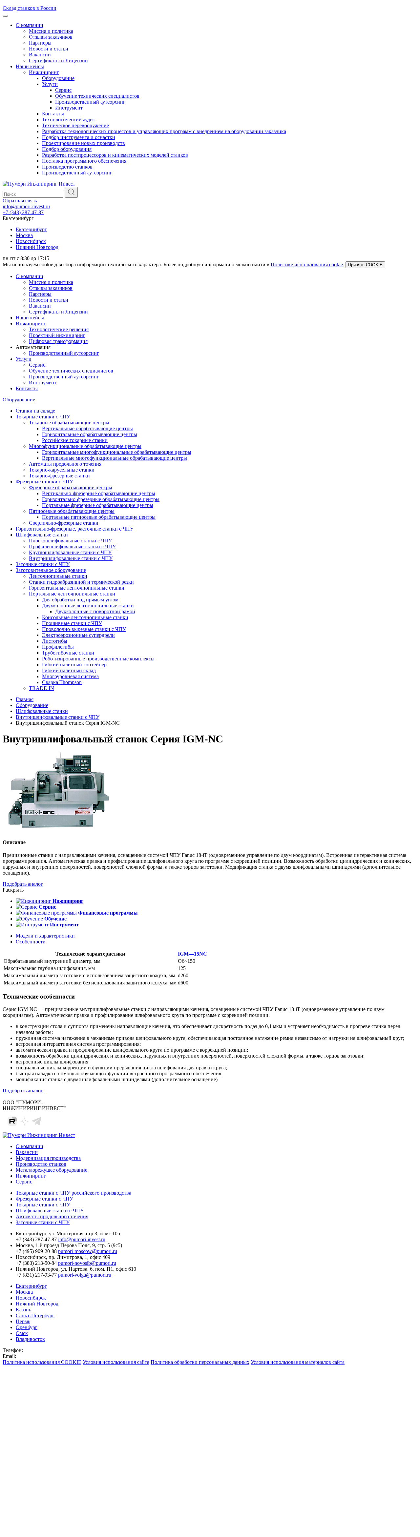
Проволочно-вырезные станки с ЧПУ (84, 629)
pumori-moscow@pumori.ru (87, 1251)
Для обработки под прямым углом (80, 599)
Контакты (53, 113)
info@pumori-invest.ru (26, 206)
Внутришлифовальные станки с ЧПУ (71, 558)
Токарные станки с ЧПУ (43, 416)
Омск (22, 1333)
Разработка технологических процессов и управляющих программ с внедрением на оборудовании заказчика (164, 131)
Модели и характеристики (45, 936)
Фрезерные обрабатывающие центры (70, 487)
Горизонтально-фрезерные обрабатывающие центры (100, 499)
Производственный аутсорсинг (90, 102)
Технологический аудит (68, 119)
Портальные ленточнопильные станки (72, 594)
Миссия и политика (51, 31)
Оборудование (58, 78)
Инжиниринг (44, 72)
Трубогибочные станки (68, 653)
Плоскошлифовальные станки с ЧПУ (70, 540)
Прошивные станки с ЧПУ (72, 623)
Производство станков (67, 167)
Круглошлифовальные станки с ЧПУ (70, 552)
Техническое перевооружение (75, 125)
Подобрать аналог (23, 884)
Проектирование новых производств (83, 143)
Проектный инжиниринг (57, 335)
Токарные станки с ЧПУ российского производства (73, 1193)
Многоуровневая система (70, 676)
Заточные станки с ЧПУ (43, 564)
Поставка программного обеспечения (84, 161)
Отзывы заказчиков (51, 37)
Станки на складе (35, 411)
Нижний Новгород (37, 247)
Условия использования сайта (116, 1362)
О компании (29, 25)
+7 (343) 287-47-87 (23, 212)
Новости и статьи (48, 48)
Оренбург (26, 1327)
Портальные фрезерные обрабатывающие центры (97, 505)
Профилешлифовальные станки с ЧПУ (72, 546)
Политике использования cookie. (307, 264)
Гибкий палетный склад (69, 670)
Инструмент (69, 108)
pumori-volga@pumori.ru (84, 1275)
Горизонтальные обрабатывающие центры (89, 434)
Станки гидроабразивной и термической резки (81, 582)
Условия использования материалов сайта (298, 1362)
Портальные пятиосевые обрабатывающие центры (99, 517)
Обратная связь (20, 200)
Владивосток (30, 1339)
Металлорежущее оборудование (51, 1170)
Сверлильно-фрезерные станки (63, 523)
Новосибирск (31, 241)
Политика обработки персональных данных (200, 1362)
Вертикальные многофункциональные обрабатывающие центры (114, 458)
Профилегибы (58, 647)
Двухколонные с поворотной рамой (95, 611)
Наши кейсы (30, 66)
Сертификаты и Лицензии (58, 60)
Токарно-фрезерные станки (59, 475)
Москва (24, 235)
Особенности (31, 941)
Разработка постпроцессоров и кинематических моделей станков (115, 155)
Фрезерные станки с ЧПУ (44, 481)
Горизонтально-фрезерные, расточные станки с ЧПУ (75, 529)
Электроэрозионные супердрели (78, 635)
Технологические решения (59, 329)
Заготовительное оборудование (51, 570)
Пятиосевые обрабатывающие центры (72, 511)
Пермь (23, 1321)
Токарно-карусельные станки (61, 470)
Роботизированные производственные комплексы (98, 658)
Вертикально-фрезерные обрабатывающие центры (98, 493)
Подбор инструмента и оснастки (78, 137)
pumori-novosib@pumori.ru (87, 1263)
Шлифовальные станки (42, 534)
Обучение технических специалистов (97, 96)
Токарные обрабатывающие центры (69, 422)
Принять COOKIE (365, 264)
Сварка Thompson (62, 682)
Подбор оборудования (67, 149)
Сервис (63, 90)
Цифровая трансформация (58, 341)
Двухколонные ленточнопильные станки (88, 605)
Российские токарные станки (75, 440)
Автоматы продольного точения (65, 464)
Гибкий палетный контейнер (74, 664)
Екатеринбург (31, 229)
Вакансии (40, 54)
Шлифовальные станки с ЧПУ (50, 1210)
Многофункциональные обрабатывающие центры (85, 446)
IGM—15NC (192, 954)
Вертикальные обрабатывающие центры (87, 428)
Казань (23, 1309)
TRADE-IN (41, 688)
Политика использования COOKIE (42, 1362)
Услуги (50, 84)
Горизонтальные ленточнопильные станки (76, 588)
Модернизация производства (48, 1158)
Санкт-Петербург (35, 1315)
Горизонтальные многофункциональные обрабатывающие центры (116, 452)
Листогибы (54, 641)
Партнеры (40, 43)
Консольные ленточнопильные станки (85, 617)
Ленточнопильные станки (58, 576)
